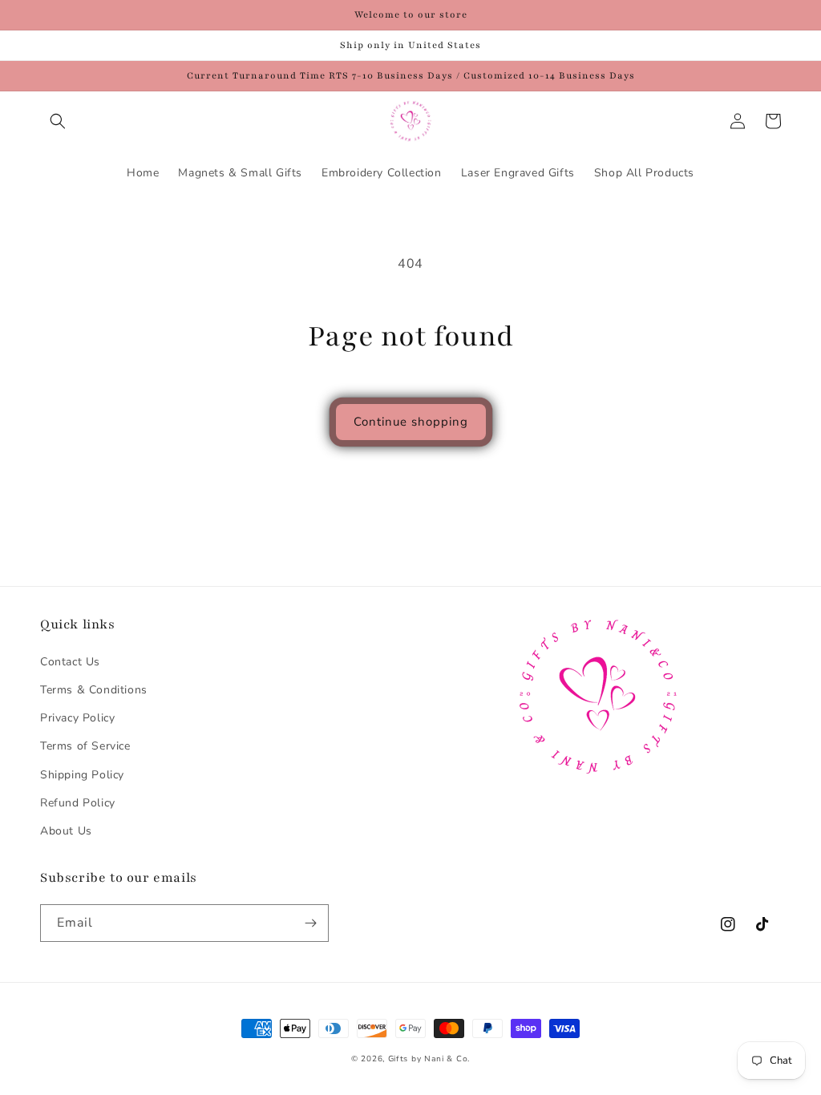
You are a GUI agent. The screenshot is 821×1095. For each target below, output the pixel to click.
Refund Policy (77, 802)
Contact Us (70, 661)
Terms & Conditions (94, 689)
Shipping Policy (82, 774)
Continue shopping (411, 422)
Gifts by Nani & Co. (429, 1059)
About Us (66, 830)
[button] (57, 121)
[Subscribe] (310, 923)
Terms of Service (85, 746)
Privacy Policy (77, 717)
